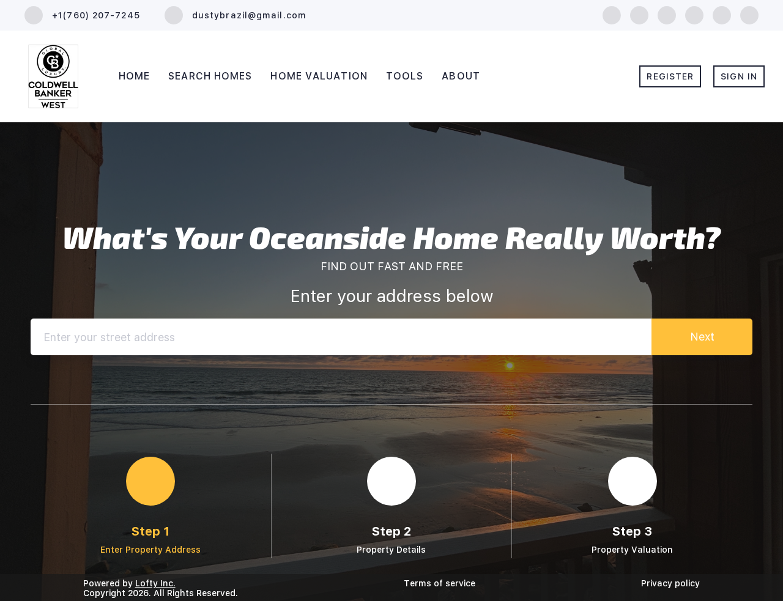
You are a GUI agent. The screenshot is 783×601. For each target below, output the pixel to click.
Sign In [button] (739, 76)
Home (134, 76)
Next (702, 336)
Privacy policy (670, 583)
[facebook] (612, 14)
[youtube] (722, 14)
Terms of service (439, 583)
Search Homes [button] (210, 76)
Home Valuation (318, 76)
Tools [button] (405, 76)
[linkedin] (639, 14)
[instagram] (694, 14)
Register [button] (670, 76)
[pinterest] (749, 14)
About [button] (461, 76)
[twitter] (667, 14)
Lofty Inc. (155, 583)
